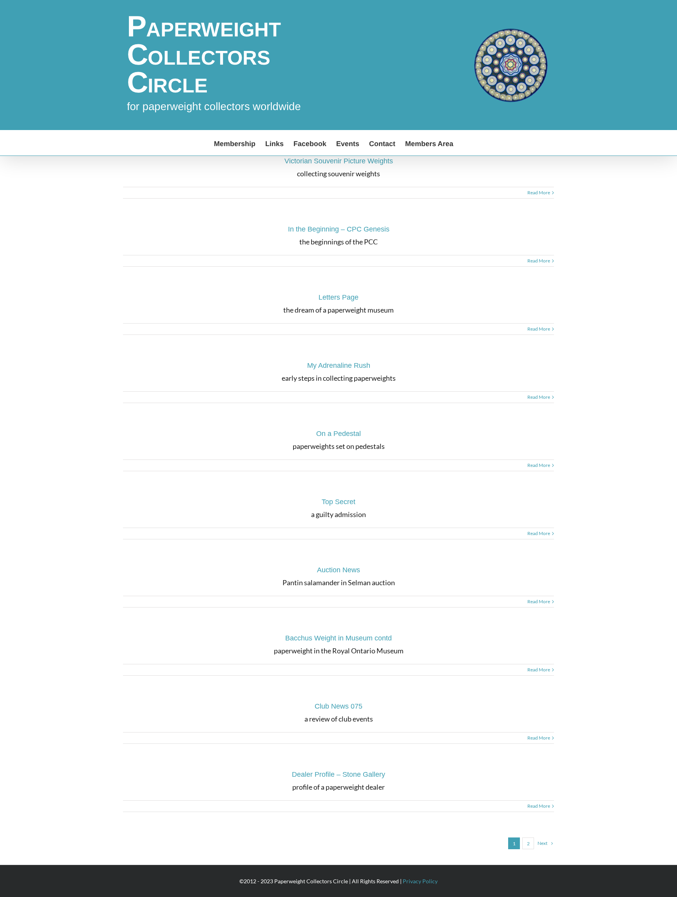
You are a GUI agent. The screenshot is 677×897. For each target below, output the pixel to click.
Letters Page (338, 297)
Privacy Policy (420, 881)
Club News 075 (338, 706)
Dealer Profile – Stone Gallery (338, 774)
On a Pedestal (338, 434)
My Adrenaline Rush (338, 365)
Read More (538, 192)
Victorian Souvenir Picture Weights (338, 161)
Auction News (338, 570)
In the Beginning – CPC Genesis (338, 229)
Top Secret (338, 502)
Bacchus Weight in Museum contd (338, 638)
